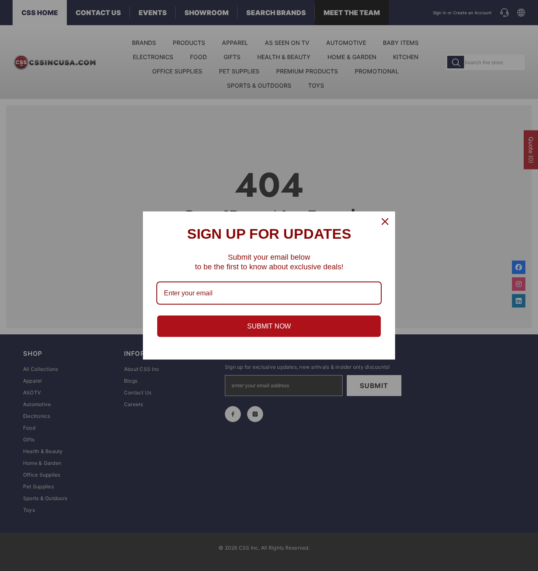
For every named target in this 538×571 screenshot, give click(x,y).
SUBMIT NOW (269, 326)
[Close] (385, 221)
